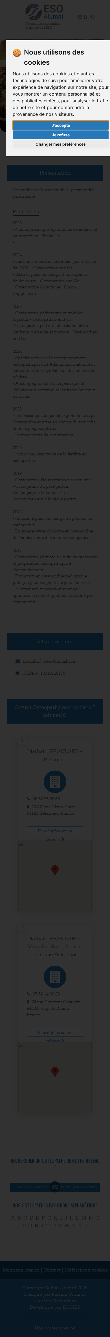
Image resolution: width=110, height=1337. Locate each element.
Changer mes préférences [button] (61, 144)
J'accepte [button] (61, 125)
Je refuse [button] (61, 134)
